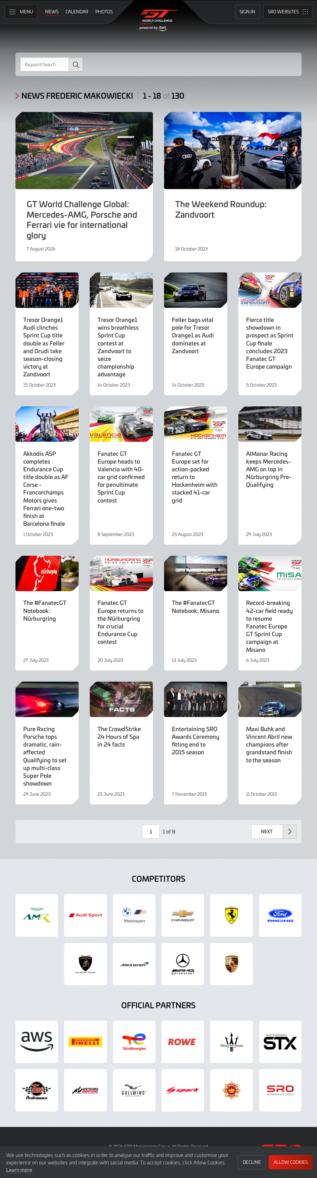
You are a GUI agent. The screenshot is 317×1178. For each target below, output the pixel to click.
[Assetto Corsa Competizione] (85, 1090)
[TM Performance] (36, 1090)
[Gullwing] (134, 1090)
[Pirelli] (85, 1042)
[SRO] (280, 1090)
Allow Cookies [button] (291, 1162)
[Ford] (280, 915)
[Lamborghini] (85, 964)
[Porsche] (231, 964)
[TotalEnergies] (134, 1042)
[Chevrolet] (183, 915)
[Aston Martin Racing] (36, 915)
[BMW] (134, 915)
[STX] (280, 1042)
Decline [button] (252, 1162)
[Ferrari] (231, 915)
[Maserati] (231, 1042)
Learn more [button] (19, 1169)
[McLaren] (134, 964)
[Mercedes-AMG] (183, 964)
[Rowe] (183, 1042)
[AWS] (36, 1042)
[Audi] (85, 915)
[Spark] (183, 1090)
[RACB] (231, 1090)
